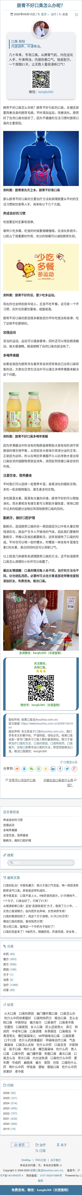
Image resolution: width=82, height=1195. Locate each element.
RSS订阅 (40, 1160)
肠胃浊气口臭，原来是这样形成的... (25, 890)
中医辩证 (21, 1022)
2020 (6, 1124)
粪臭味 (8, 1044)
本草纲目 (50, 1031)
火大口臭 (10, 1013)
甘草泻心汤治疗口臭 (22, 780)
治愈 (6, 980)
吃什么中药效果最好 (17, 1018)
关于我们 (56, 1160)
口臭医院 (22, 1027)
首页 (44, 14)
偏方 (6, 959)
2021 (6, 1118)
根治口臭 (60, 1018)
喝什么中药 (16, 1067)
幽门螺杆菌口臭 (47, 1013)
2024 (6, 1103)
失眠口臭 (50, 1053)
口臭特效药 (57, 743)
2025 (6, 1098)
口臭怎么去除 (25, 1044)
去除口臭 (22, 747)
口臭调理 (36, 1031)
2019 (6, 1129)
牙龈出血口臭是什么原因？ (58, 782)
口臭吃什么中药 (60, 1058)
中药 (6, 954)
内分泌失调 (40, 1058)
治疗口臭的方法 (21, 743)
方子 (6, 974)
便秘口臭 (53, 1067)
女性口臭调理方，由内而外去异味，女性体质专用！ (35, 911)
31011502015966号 (50, 1175)
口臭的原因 (41, 743)
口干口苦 (10, 1040)
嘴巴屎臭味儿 (27, 1036)
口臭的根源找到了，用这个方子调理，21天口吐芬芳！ (36, 916)
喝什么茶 (30, 1049)
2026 (6, 1093)
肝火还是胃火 (54, 1027)
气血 (72, 1040)
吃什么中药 (44, 1044)
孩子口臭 (15, 1049)
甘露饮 (8, 1027)
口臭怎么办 (70, 762)
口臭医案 (68, 1036)
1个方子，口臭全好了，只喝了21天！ (26, 901)
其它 (6, 964)
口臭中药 (18, 1053)
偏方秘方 (36, 1022)
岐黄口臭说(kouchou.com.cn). (47, 1170)
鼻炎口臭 (65, 1053)
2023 (6, 1108)
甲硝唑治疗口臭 (56, 1040)
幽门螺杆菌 (34, 1053)
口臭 (38, 731)
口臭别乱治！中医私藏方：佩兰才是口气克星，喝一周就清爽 (40, 885)
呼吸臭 (31, 1067)
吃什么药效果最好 (31, 1040)
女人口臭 (37, 1027)
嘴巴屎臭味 (45, 1049)
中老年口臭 (19, 1031)
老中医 (19, 1071)
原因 (6, 969)
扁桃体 (28, 1062)
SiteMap (26, 1160)
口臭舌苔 (60, 1044)
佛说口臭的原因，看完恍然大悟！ (24, 921)
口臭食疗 (50, 1022)
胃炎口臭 (24, 1058)
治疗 (53, 14)
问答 (6, 990)
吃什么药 (62, 1049)
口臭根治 (65, 1031)
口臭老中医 (66, 1022)
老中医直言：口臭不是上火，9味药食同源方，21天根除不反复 (41, 895)
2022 (6, 1113)
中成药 (16, 1062)
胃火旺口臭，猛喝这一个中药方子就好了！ (29, 926)
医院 (47, 1062)
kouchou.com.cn (52, 731)
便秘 (41, 1067)
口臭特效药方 (43, 1018)
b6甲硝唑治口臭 (49, 1036)
